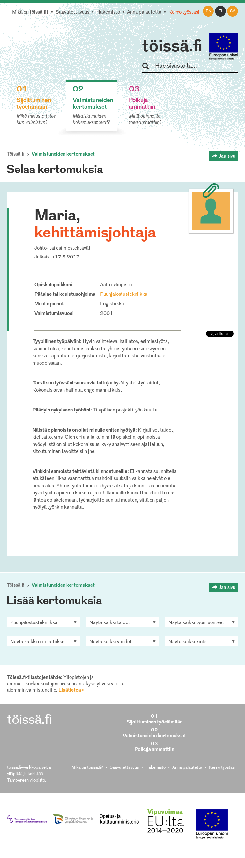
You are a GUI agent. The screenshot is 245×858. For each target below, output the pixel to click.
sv (232, 11)
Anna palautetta (144, 12)
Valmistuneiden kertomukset (63, 154)
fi (220, 11)
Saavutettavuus (72, 12)
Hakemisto (108, 12)
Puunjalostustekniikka (123, 294)
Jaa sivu (227, 156)
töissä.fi (172, 47)
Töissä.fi (15, 154)
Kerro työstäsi (183, 12)
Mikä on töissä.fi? (30, 12)
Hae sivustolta (148, 66)
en (208, 11)
